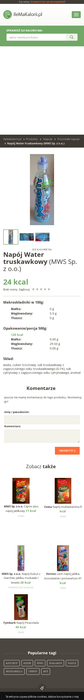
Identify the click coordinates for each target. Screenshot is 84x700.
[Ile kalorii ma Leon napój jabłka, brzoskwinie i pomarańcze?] (63, 558)
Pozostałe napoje (68, 139)
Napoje (47, 139)
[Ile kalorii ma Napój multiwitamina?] (63, 490)
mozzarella (14, 671)
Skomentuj (67, 450)
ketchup (12, 663)
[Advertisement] (42, 90)
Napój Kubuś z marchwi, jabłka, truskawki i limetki (21, 578)
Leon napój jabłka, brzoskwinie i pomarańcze (63, 578)
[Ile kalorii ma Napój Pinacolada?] (21, 607)
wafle (72, 663)
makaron (55, 663)
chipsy (32, 671)
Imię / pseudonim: (17, 412)
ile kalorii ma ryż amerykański (47, 1)
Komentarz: (12, 426)
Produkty (32, 139)
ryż (45, 671)
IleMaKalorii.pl (12, 139)
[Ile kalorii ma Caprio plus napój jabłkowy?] (21, 490)
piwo (40, 663)
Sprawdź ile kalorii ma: (24, 30)
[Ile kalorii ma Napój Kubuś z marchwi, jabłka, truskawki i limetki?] (21, 558)
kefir (27, 663)
